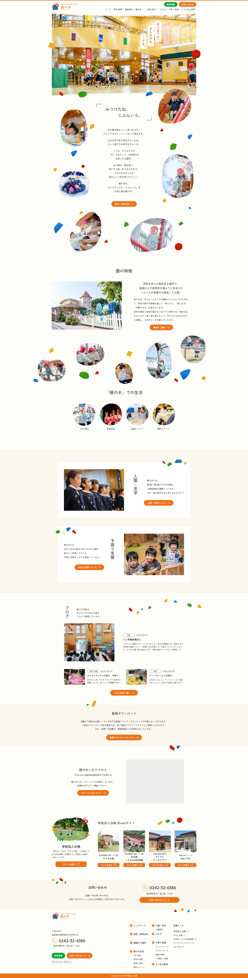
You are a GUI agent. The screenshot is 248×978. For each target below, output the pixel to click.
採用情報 (58, 955)
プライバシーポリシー (62, 961)
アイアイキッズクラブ (155, 834)
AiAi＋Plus (179, 832)
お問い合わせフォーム (79, 955)
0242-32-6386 (163, 888)
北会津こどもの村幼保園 (131, 834)
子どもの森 (103, 832)
